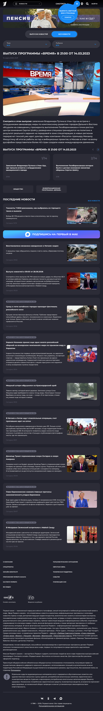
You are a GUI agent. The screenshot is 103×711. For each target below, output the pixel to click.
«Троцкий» (27, 636)
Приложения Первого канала (14, 577)
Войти (94, 4)
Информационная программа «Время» (51, 189)
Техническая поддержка (62, 572)
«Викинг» (18, 636)
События (56, 577)
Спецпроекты (8, 567)
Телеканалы (16, 670)
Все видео (7, 587)
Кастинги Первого (10, 582)
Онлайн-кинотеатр (10, 572)
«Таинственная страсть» (62, 636)
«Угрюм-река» (8, 636)
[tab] (39, 34)
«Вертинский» (46, 636)
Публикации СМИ (59, 582)
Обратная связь (59, 567)
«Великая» (36, 636)
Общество (18, 189)
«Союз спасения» (88, 633)
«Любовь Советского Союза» (68, 633)
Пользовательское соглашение (65, 562)
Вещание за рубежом (35, 602)
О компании (8, 562)
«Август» (53, 633)
